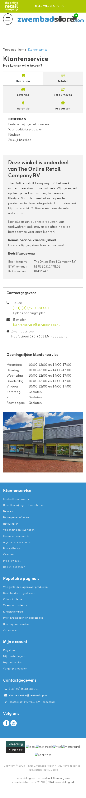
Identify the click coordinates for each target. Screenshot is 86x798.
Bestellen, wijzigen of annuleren (29, 124)
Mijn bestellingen (13, 656)
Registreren (10, 650)
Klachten (14, 135)
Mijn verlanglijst (13, 662)
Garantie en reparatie (16, 536)
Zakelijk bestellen (19, 140)
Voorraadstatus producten (25, 129)
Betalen (8, 511)
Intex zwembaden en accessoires (23, 618)
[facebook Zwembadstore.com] (6, 723)
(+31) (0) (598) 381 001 (31, 308)
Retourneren (11, 524)
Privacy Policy (11, 548)
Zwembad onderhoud (16, 605)
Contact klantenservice (17, 499)
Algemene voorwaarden (17, 542)
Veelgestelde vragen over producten (25, 587)
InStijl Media (50, 770)
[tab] (23, 79)
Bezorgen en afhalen (16, 517)
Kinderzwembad (13, 612)
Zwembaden (10, 630)
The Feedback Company (49, 778)
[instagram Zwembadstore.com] (13, 723)
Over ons (8, 554)
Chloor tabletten (13, 599)
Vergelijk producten (15, 669)
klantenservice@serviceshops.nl (36, 325)
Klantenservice (37, 50)
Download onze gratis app (19, 593)
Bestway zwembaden (16, 624)
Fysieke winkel (12, 561)
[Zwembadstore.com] (11, 6)
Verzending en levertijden (19, 530)
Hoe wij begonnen (14, 567)
